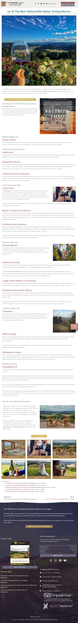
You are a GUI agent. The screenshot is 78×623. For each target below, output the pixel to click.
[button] (57, 4)
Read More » (5, 577)
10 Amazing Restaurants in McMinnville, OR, (20, 489)
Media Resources (35, 616)
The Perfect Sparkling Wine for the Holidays (20, 485)
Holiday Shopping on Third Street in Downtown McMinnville (25, 487)
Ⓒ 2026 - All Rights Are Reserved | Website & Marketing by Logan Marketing (35, 619)
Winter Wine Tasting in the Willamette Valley (20, 483)
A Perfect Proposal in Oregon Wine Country (19, 491)
